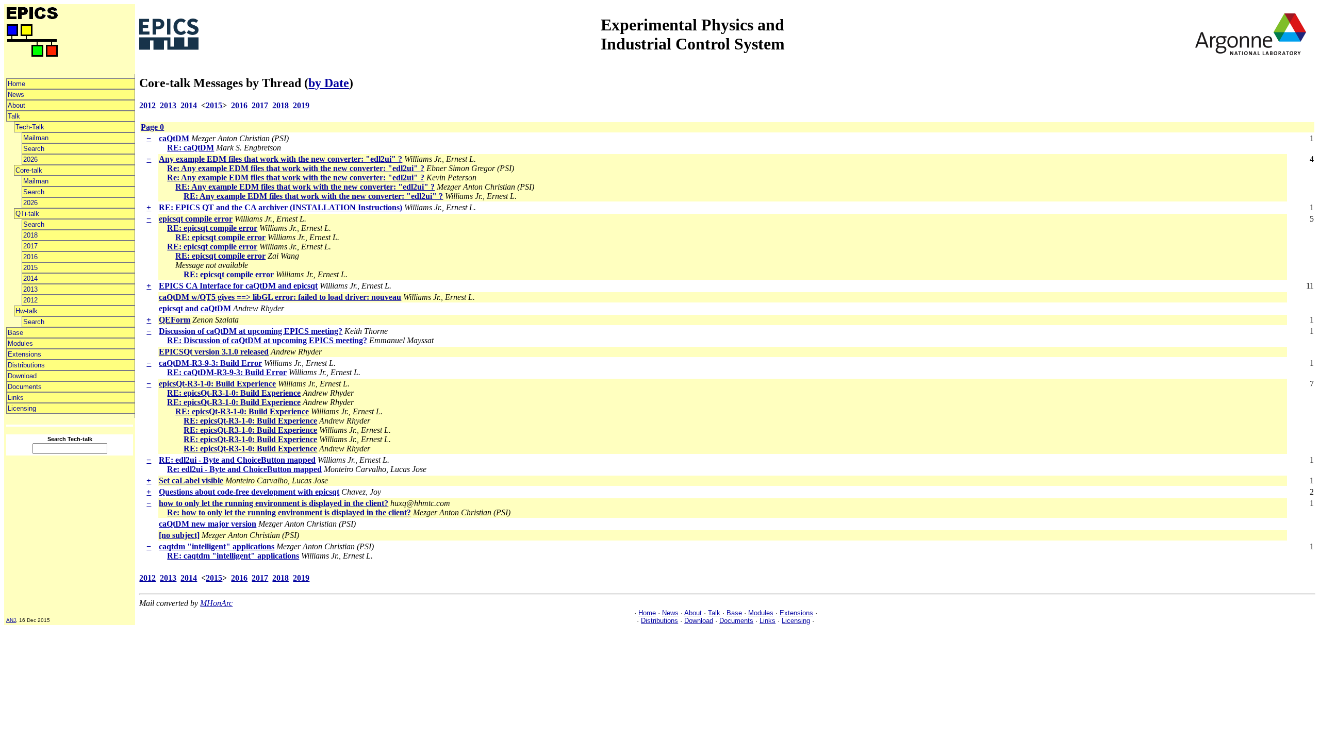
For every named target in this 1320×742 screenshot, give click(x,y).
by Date (328, 83)
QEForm (174, 319)
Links (16, 397)
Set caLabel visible (191, 480)
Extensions (24, 354)
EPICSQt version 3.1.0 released (214, 351)
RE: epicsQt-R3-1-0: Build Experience (234, 393)
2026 (30, 159)
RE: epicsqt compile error (212, 228)
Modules (20, 343)
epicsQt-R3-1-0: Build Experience (217, 383)
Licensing (22, 408)
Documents (25, 387)
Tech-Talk (29, 127)
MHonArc (216, 603)
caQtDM (174, 138)
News (16, 94)
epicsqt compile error (196, 218)
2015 (30, 268)
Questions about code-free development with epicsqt (249, 491)
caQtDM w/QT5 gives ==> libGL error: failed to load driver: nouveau (280, 297)
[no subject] (179, 535)
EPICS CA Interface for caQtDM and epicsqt (238, 285)
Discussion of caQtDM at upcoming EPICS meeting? (250, 331)
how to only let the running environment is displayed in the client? (273, 503)
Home (16, 84)
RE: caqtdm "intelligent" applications (233, 555)
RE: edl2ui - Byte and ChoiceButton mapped (237, 460)
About (16, 105)
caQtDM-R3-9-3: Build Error (210, 363)
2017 (30, 246)
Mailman (35, 138)
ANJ (11, 620)
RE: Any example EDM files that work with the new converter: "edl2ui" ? (305, 186)
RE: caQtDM (190, 147)
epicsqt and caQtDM (195, 308)
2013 (30, 289)
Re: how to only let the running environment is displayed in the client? (289, 512)
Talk (14, 116)
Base (15, 332)
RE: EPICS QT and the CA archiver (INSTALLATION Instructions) (280, 207)
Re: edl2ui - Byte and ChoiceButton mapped (244, 469)
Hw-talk (26, 311)
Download (22, 376)
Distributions (26, 365)
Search (33, 149)
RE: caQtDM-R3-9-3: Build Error (227, 372)
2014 (30, 278)
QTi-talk (27, 213)
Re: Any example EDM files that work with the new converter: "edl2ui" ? (295, 168)
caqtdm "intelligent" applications (216, 546)
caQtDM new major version (207, 523)
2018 (30, 235)
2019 (301, 105)
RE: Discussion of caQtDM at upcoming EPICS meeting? (267, 340)
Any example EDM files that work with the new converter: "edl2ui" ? (280, 159)
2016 (30, 257)
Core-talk (28, 170)
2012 (30, 300)
